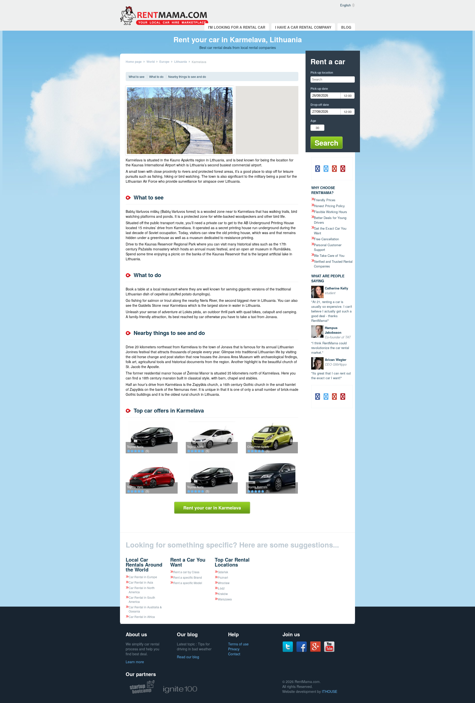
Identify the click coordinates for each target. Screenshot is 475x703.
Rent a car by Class (186, 572)
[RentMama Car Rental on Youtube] (329, 650)
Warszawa (225, 599)
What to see (136, 76)
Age (313, 120)
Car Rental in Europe (143, 577)
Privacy (233, 648)
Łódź (221, 588)
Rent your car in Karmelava (212, 508)
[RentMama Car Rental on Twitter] (288, 650)
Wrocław (224, 583)
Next (226, 121)
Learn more (135, 661)
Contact (234, 653)
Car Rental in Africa (142, 617)
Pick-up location (321, 72)
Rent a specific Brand (187, 577)
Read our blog (188, 656)
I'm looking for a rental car (236, 27)
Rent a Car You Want (187, 562)
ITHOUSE (329, 691)
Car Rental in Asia (141, 582)
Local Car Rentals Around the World (144, 564)
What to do (156, 76)
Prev (133, 121)
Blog (346, 27)
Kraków (223, 594)
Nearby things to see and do (187, 76)
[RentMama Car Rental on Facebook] (301, 650)
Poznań (223, 577)
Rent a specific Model (187, 583)
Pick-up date (319, 88)
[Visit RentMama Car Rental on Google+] (315, 650)
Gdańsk (223, 572)
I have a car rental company (303, 27)
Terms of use (238, 643)
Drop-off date (319, 104)
